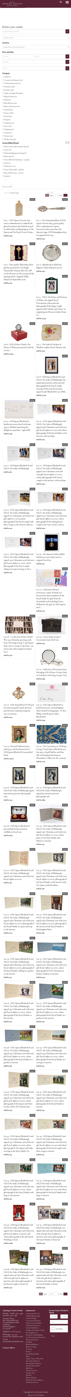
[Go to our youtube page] (16, 1351)
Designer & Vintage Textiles (35, 1330)
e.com (13, 1341)
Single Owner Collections (34, 1359)
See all (67, 142)
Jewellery (29, 1342)
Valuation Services (32, 1382)
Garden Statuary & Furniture (36, 1337)
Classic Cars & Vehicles (33, 1323)
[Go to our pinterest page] (12, 1351)
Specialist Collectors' (33, 1361)
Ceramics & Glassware (33, 1321)
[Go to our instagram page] (20, 1351)
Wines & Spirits (31, 1378)
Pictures (28, 1351)
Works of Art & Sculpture (34, 1380)
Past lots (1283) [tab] (7, 187)
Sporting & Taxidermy (33, 1363)
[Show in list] (49, 192)
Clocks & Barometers (33, 1325)
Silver (28, 1356)
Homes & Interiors (32, 1340)
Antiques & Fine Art (33, 1314)
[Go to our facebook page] (4, 1351)
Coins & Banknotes (32, 1328)
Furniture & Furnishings (34, 1335)
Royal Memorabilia (32, 1354)
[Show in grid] (52, 192)
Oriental (29, 1349)
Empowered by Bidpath (36, 1395)
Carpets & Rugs (31, 1318)
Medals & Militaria (32, 1344)
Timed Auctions (31, 1370)
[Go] (67, 31)
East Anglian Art (31, 1333)
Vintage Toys (30, 1373)
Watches (29, 1375)
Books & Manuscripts (33, 1316)
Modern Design (31, 1347)
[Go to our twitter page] (8, 1351)
